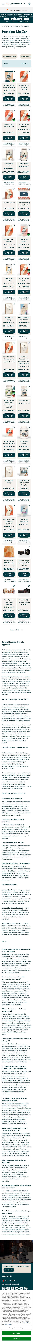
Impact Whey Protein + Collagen (24, 87)
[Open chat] (25, 1288)
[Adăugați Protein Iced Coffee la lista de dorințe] (14, 150)
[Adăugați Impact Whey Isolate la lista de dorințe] (29, 264)
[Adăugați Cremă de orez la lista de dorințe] (29, 150)
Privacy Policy (26, 1322)
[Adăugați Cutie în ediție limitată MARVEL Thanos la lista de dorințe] (29, 547)
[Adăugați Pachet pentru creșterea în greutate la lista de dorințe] (14, 586)
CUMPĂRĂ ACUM (10, 98)
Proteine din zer (24, 26)
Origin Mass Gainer (24, 442)
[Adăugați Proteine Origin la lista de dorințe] (29, 386)
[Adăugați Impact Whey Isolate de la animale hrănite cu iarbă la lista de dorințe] (14, 386)
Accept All (16, 1338)
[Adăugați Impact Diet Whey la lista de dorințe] (14, 304)
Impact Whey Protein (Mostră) (9, 442)
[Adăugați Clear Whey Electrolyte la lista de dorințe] (29, 505)
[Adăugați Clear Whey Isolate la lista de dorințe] (29, 225)
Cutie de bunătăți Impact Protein (24, 204)
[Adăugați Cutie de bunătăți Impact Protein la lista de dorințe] (29, 189)
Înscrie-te (8, 1270)
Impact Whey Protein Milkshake (9, 86)
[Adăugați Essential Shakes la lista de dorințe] (14, 189)
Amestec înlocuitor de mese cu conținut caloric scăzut (24, 360)
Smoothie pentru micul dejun (24, 319)
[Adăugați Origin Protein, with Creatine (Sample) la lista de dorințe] (29, 466)
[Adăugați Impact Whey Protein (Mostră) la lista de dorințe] (14, 427)
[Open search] (7, 3)
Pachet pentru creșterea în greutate (9, 602)
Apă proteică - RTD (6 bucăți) (9, 562)
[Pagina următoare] (22, 630)
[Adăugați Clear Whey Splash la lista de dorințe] (14, 264)
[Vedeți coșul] (29, 3)
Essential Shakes (9, 202)
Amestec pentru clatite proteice (9, 358)
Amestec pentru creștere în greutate (9, 521)
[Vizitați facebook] (8, 1288)
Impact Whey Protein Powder (11, 923)
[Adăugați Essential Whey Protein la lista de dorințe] (14, 225)
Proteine (15, 26)
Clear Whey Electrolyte (24, 520)
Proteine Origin (24, 400)
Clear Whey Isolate (24, 240)
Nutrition (9, 26)
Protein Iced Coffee (9, 165)
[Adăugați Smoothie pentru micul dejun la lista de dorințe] (29, 304)
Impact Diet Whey (9, 319)
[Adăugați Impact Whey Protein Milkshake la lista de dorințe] (14, 71)
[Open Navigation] (3, 3)
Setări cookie (7, 1276)
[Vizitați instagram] (4, 1288)
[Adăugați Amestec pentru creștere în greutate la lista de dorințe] (14, 505)
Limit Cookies (16, 1333)
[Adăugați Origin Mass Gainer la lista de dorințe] (29, 427)
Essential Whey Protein (9, 240)
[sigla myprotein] (16, 3)
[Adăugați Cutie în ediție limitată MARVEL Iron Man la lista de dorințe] (29, 586)
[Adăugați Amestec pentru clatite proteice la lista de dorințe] (14, 343)
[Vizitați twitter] (21, 1288)
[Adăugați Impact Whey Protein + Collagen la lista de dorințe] (29, 71)
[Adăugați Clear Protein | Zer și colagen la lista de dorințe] (14, 110)
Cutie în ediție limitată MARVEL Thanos (24, 563)
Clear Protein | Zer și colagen (9, 125)
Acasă (4, 26)
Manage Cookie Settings (16, 1327)
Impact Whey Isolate (24, 279)
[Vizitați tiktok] (12, 1288)
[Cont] (24, 3)
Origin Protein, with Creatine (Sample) (24, 483)
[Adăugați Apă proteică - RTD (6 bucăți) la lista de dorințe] (14, 547)
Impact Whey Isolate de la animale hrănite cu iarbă (8, 404)
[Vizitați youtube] (17, 1288)
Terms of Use (7, 1324)
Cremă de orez (24, 163)
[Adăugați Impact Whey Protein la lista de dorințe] (29, 110)
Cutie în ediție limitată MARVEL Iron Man (24, 602)
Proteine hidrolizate (9, 56)
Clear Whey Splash (9, 279)
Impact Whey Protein (24, 125)
